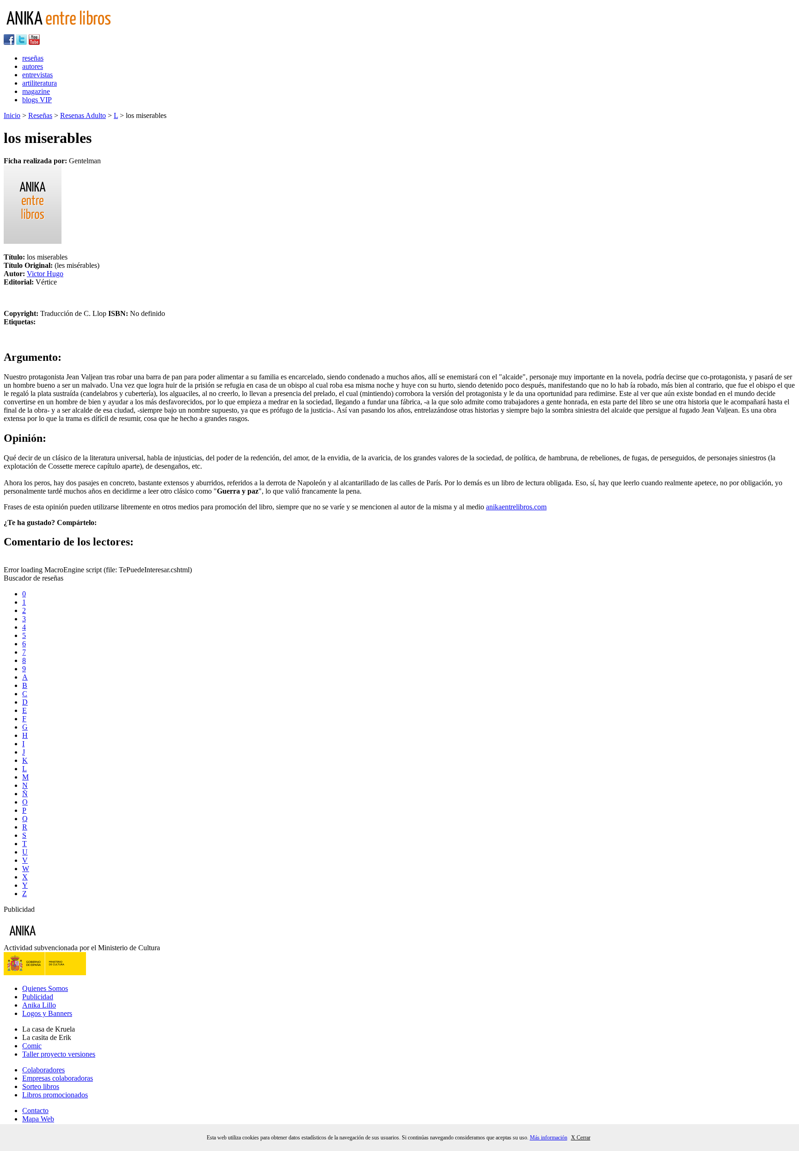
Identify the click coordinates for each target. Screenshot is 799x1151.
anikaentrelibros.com (516, 507)
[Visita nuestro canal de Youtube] (34, 42)
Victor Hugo (45, 274)
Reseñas (40, 115)
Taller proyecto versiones (58, 1054)
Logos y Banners (47, 1013)
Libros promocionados (55, 1095)
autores (32, 66)
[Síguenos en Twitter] (21, 42)
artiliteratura (39, 83)
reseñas (32, 58)
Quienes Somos (45, 988)
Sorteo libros (40, 1086)
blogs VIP (37, 100)
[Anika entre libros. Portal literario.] (64, 30)
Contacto (35, 1110)
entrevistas (37, 75)
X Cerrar (580, 1137)
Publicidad (37, 997)
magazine (36, 91)
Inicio (12, 115)
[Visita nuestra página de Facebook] (9, 42)
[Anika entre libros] (51, 939)
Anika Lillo (39, 1005)
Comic (32, 1046)
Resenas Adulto (83, 115)
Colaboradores (43, 1070)
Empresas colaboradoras (57, 1078)
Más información (548, 1137)
